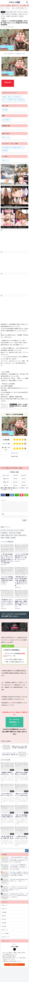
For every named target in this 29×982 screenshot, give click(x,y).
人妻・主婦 (8, 14)
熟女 (21, 14)
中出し (26, 11)
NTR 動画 (4, 912)
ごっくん (25, 14)
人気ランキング (5, 936)
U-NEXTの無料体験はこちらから (14, 722)
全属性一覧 (9, 5)
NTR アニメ (4, 905)
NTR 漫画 (4, 922)
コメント (4, 500)
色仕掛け (21, 16)
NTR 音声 (4, 926)
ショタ (3, 16)
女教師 (8, 16)
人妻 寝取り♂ (15, 14)
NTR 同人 (3, 11)
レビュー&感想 (22, 5)
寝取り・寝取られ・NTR (11, 11)
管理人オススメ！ (15, 5)
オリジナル (20, 11)
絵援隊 (3, 18)
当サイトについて (14, 964)
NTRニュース (5, 929)
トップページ (3, 5)
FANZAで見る (14, 453)
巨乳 (3, 14)
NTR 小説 (4, 919)
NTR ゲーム (4, 908)
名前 (3, 514)
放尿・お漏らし (15, 16)
